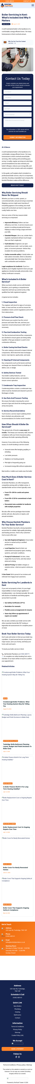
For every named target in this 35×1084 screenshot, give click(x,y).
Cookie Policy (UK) (17, 1035)
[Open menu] (32, 5)
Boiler (5, 698)
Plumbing (17, 1009)
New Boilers (17, 1006)
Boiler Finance (7, 783)
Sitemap (17, 1032)
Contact (17, 1018)
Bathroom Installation (10, 741)
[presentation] (17, 683)
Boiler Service (6, 24)
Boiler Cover (7, 864)
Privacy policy (21, 1065)
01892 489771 (25, 654)
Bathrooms (17, 1015)
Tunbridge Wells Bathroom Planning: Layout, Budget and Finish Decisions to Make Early (17, 746)
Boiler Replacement (9, 823)
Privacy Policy (17, 1029)
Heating (17, 1012)
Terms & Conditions (17, 1026)
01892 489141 (10, 1)
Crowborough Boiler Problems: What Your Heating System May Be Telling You (16, 704)
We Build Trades (18, 1082)
